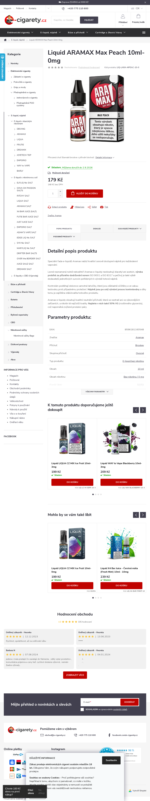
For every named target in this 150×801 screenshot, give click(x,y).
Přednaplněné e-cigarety (25, 92)
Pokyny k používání (20, 405)
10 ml (141, 369)
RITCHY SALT (23, 195)
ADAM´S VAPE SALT (26, 232)
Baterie (14, 299)
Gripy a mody (20, 87)
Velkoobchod (16, 401)
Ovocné (140, 353)
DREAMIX (21, 149)
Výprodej (15, 352)
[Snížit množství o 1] (60, 196)
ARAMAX (21, 134)
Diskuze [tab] (97, 229)
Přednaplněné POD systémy (25, 104)
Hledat (89, 20)
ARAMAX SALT (24, 206)
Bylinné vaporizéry (19, 314)
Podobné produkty (62, 236)
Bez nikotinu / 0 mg (134, 376)
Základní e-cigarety (22, 76)
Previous (136, 410)
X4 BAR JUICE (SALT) (27, 211)
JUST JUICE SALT (25, 222)
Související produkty (128, 229)
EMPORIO (21, 160)
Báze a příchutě (18, 284)
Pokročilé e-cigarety (23, 82)
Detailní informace (104, 157)
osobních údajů (120, 709)
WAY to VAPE (23, 165)
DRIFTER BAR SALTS (27, 253)
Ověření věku (16, 422)
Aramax (140, 337)
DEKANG (21, 129)
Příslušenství (17, 307)
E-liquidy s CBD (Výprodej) (26, 275)
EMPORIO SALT (24, 227)
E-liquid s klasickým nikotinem (23, 122)
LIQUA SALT (23, 201)
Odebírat (129, 702)
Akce (13, 359)
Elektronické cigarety (20, 71)
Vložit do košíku (87, 193)
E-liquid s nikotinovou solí (25, 177)
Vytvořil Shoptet (139, 790)
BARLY (20, 171)
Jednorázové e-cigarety (27, 97)
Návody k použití (18, 409)
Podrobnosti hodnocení (89, 67)
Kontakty (32, 8)
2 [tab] (95, 494)
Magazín (7, 8)
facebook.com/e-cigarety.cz (125, 735)
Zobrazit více (75, 675)
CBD (13, 322)
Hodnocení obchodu (75, 614)
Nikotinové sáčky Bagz (24, 335)
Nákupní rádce (17, 418)
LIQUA (20, 139)
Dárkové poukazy (19, 344)
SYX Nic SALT (23, 243)
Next (143, 410)
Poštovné (20, 8)
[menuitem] (20, 32)
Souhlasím (111, 760)
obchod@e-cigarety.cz (55, 735)
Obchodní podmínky (20, 388)
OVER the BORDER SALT (29, 258)
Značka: (55, 215)
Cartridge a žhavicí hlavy (22, 292)
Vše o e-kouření (18, 413)
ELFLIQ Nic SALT (25, 182)
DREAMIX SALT (24, 269)
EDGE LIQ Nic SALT (26, 237)
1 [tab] (93, 494)
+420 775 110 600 (87, 735)
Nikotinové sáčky (19, 330)
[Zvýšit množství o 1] (60, 192)
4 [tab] (101, 494)
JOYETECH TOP (24, 155)
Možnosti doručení (61, 172)
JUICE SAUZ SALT (25, 264)
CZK (137, 8)
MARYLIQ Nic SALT (26, 248)
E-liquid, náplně (18, 115)
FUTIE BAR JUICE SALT (28, 216)
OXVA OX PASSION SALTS (26, 189)
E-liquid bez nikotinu (133, 361)
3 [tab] (98, 494)
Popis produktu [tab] (64, 229)
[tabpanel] (72, 453)
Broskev (139, 345)
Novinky (14, 63)
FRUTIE (20, 144)
